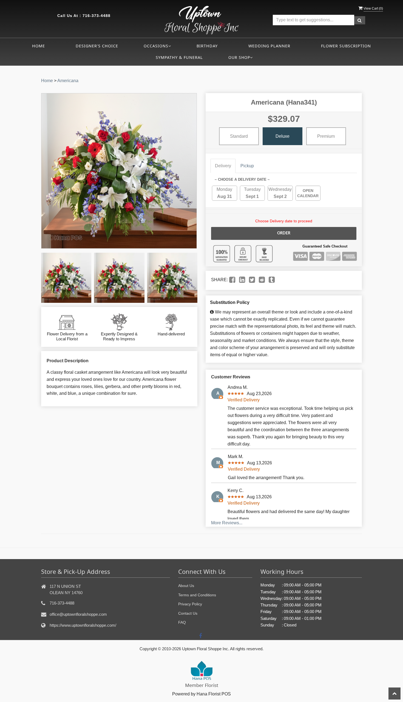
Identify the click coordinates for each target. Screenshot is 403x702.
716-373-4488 (96, 15)
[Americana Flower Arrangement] (66, 278)
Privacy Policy (190, 604)
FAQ (182, 622)
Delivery (223, 165)
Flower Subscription (346, 45)
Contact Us (187, 613)
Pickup (247, 165)
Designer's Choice (97, 45)
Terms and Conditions (197, 595)
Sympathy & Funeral (179, 57)
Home (38, 45)
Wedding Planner (269, 45)
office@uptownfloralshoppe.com (78, 614)
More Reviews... (226, 522)
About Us (186, 585)
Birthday (207, 45)
